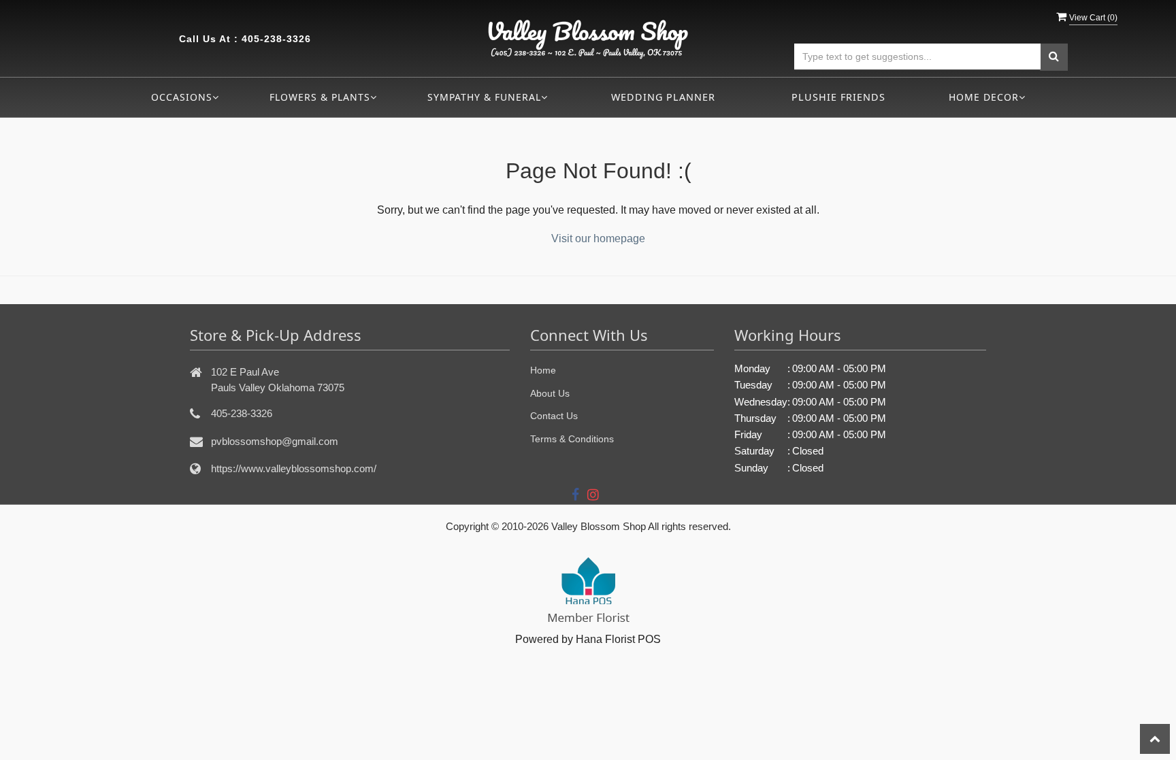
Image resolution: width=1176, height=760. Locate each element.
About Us (550, 393)
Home (543, 370)
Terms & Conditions (572, 438)
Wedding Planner (663, 96)
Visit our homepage (598, 238)
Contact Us (554, 415)
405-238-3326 (276, 38)
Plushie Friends (838, 96)
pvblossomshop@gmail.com (274, 441)
